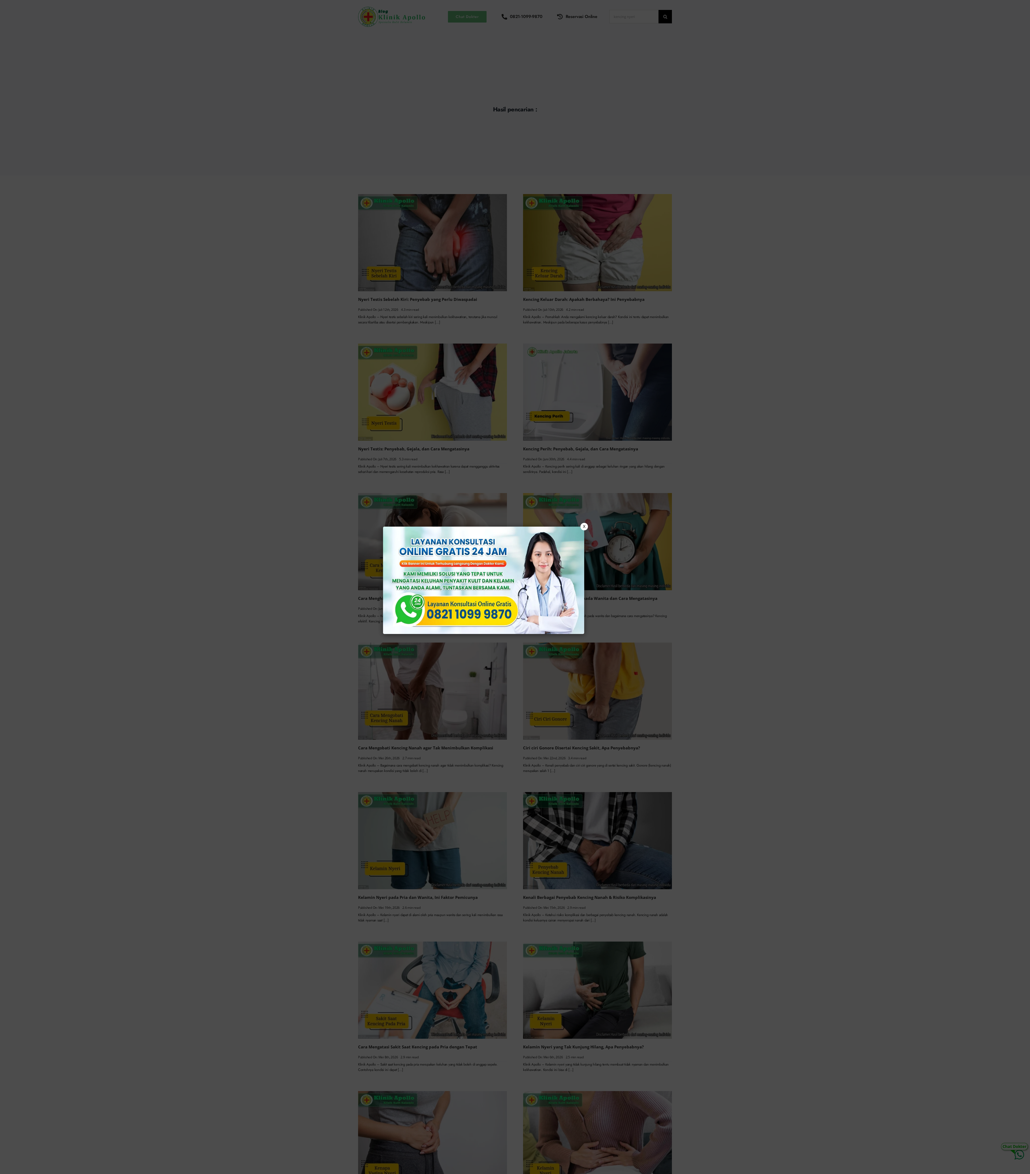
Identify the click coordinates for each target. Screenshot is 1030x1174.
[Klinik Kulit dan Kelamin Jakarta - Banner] (483, 580)
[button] (515, 587)
